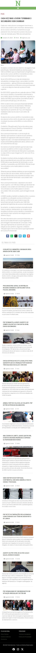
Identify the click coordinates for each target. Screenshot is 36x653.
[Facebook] (14, 649)
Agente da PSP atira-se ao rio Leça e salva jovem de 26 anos (16, 554)
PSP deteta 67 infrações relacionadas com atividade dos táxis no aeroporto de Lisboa (17, 516)
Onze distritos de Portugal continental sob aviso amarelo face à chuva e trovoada (17, 480)
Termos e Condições (25, 634)
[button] (18, 8)
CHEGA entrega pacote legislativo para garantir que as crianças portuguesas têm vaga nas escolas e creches (17, 362)
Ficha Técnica (4, 634)
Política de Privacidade (25, 637)
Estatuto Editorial (6, 637)
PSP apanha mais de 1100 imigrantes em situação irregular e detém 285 (16, 592)
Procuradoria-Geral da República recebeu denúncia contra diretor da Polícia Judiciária (16, 287)
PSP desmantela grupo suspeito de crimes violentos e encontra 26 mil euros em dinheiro (16, 324)
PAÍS (2, 14)
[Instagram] (18, 649)
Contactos (4, 639)
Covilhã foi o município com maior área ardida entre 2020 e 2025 (17, 250)
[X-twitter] (22, 649)
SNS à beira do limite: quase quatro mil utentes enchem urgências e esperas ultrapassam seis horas (17, 437)
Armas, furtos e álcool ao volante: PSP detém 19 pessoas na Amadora (17, 404)
